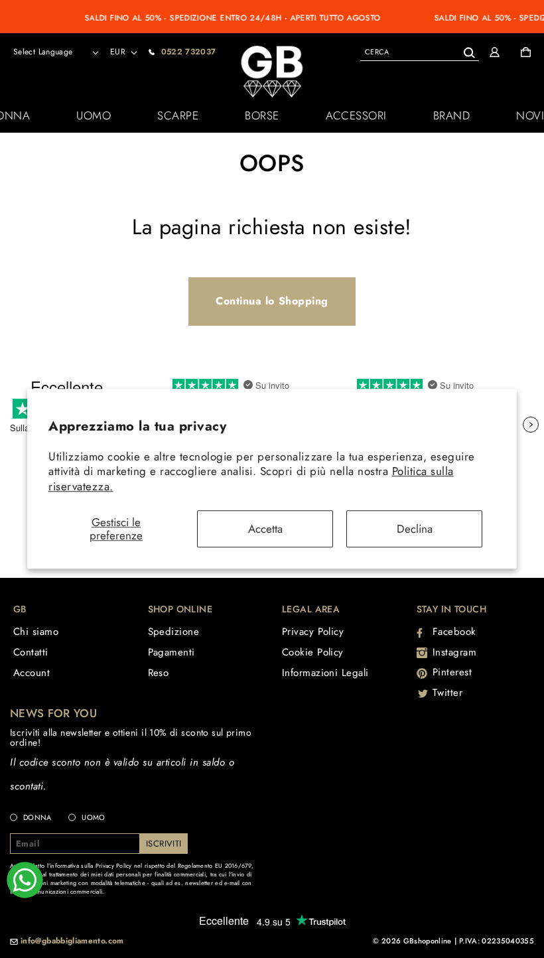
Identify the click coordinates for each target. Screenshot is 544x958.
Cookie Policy (313, 652)
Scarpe (177, 115)
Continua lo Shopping (272, 300)
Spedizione (174, 631)
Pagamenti (171, 652)
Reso (158, 672)
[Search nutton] (469, 50)
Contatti (30, 652)
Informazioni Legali (325, 672)
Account (31, 672)
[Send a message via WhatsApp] (25, 880)
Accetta (265, 529)
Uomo (93, 115)
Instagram (455, 652)
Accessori (356, 115)
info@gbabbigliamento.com (72, 941)
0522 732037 (188, 52)
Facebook (454, 631)
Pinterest (452, 672)
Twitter (448, 692)
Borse (262, 115)
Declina (415, 529)
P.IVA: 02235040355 (496, 940)
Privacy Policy (313, 631)
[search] (419, 51)
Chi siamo (35, 631)
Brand (451, 115)
